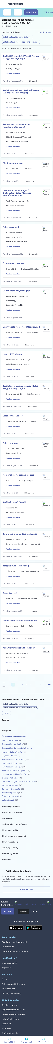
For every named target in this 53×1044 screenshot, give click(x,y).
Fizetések (6, 1028)
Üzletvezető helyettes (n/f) (17, 291)
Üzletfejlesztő (10, 800)
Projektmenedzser (12, 785)
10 (40, 684)
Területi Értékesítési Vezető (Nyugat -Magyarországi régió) (21, 57)
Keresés (31, 12)
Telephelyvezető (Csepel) (16, 566)
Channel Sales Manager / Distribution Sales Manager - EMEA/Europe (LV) (17, 193)
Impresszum (8, 947)
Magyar (23, 911)
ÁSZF (4, 979)
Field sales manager (13, 163)
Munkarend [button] (7, 818)
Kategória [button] (6, 730)
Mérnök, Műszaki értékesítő (16, 774)
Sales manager (10, 443)
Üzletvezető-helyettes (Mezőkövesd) (22, 327)
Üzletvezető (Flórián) (13, 263)
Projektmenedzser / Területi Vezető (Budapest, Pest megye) (21, 91)
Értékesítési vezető (13, 416)
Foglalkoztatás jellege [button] (12, 812)
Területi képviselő (12, 792)
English (34, 911)
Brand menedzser (11, 740)
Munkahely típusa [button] (10, 854)
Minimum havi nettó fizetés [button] (14, 824)
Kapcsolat (6, 967)
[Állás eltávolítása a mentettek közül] (48, 81)
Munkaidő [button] (6, 859)
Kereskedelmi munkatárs (15, 759)
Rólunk (7, 911)
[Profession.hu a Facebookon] (29, 903)
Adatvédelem (8, 989)
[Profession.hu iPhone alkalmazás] (16, 927)
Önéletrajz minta (10, 1033)
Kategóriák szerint (11, 1019)
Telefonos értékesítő (13, 789)
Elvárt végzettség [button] (10, 842)
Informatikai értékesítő (14, 752)
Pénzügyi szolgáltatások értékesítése (20, 781)
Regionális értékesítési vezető (18, 475)
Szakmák (6, 1024)
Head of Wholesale (12, 354)
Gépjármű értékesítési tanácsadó (20, 534)
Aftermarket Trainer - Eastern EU (20, 620)
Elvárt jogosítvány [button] (10, 848)
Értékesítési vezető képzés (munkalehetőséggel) (17, 125)
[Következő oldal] (49, 686)
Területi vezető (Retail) (14, 502)
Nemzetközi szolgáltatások (15, 951)
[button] (17, 37)
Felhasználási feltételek (13, 984)
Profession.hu (15, 4)
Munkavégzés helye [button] (11, 806)
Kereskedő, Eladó (12, 763)
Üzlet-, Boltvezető (12, 796)
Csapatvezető (10, 593)
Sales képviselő (11, 227)
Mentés (6, 713)
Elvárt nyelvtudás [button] (10, 830)
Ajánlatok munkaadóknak (14, 942)
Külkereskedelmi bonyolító (16, 770)
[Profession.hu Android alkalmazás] (34, 927)
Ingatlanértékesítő (12, 756)
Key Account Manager (14, 767)
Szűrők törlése (44, 32)
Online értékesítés (12, 778)
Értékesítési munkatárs (14, 744)
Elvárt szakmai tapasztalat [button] (14, 836)
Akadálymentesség (11, 993)
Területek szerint (10, 1005)
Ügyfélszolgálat (9, 963)
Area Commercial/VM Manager (19, 648)
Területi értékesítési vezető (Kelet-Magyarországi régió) (21, 387)
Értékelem (26, 889)
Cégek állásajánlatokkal (13, 1014)
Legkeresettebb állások (13, 1010)
